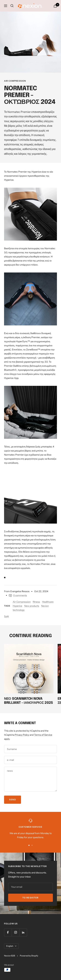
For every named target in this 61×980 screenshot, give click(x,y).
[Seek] (12, 5)
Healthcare (48, 601)
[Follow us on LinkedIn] (23, 932)
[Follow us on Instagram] (15, 932)
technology (19, 609)
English (9, 946)
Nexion (45, 605)
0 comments (20, 595)
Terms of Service (43, 734)
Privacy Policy (22, 734)
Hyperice (17, 605)
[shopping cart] (55, 5)
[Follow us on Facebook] (8, 932)
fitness (36, 601)
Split (6, 616)
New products (31, 605)
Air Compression (15, 81)
